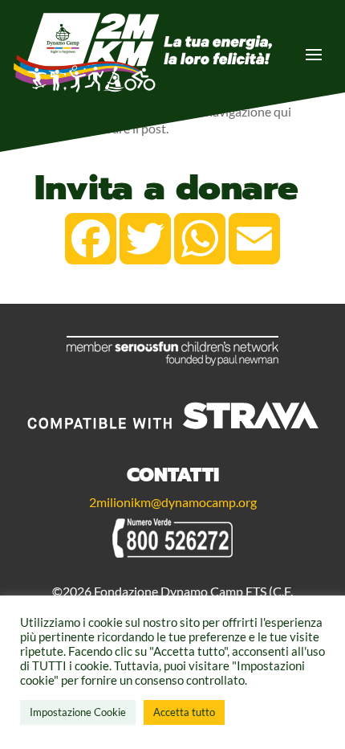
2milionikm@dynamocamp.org (173, 502)
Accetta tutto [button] (184, 712)
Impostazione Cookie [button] (78, 712)
